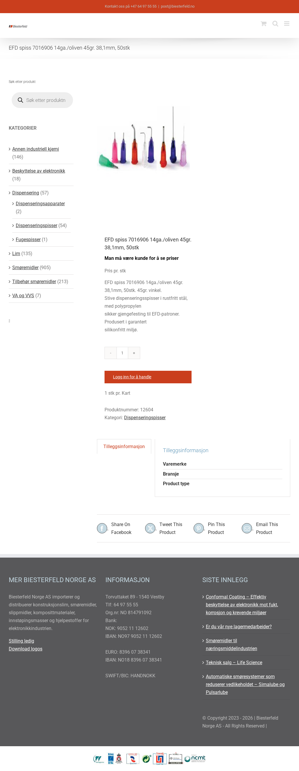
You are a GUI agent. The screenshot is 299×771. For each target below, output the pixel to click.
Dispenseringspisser (145, 417)
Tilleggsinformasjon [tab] (124, 446)
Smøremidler (25, 267)
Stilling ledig (21, 641)
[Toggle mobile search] (275, 23)
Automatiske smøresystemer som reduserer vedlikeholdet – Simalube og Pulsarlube (245, 684)
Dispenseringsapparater (40, 203)
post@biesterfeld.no (177, 6)
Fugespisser (28, 239)
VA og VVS (23, 295)
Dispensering (25, 193)
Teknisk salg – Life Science (234, 662)
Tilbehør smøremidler (34, 281)
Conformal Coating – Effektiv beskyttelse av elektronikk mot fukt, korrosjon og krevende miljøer (242, 604)
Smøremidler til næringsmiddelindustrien (231, 644)
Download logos (25, 649)
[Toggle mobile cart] (264, 23)
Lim (16, 253)
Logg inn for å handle (132, 377)
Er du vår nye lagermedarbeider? (239, 626)
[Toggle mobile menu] (287, 23)
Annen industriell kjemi (35, 149)
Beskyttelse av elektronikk (38, 171)
